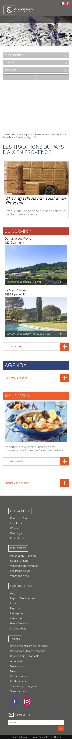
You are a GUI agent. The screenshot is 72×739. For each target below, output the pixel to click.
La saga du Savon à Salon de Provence (35, 200)
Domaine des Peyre (18, 238)
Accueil (6, 134)
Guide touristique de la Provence (28, 134)
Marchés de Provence (23, 555)
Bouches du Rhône (55, 134)
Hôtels (14, 528)
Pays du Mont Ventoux (23, 598)
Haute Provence (19, 623)
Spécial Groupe (19, 560)
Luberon (15, 603)
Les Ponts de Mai (20, 570)
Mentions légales (41, 737)
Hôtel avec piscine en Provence (29, 646)
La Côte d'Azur (18, 628)
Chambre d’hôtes (20, 518)
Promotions (17, 538)
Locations (16, 523)
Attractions (16, 661)
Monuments (17, 666)
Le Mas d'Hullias (16, 290)
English (68, 3)
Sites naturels (18, 691)
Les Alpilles (16, 613)
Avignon (14, 593)
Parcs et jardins (19, 676)
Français (63, 3)
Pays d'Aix (8, 137)
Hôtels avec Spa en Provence (27, 651)
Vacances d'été (19, 575)
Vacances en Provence (24, 565)
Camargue (16, 618)
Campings (16, 533)
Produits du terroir (20, 681)
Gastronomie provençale (24, 656)
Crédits (58, 737)
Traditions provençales (23, 686)
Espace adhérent (19, 737)
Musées (15, 671)
